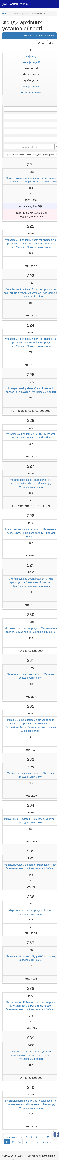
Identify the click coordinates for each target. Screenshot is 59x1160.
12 (7, 1141)
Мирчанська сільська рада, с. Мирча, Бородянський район (31, 912)
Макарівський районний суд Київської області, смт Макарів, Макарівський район (31, 390)
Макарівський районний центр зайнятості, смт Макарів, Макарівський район (31, 435)
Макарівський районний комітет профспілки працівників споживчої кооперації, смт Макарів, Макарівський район (31, 342)
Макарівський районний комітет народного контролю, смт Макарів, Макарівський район (31, 179)
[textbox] (30, 146)
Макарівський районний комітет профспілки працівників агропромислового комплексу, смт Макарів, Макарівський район (31, 243)
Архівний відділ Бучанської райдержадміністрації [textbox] (30, 154)
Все (42, 42)
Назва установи (31, 92)
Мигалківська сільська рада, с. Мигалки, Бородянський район (31, 675)
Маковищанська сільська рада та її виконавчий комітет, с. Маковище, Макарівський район (30, 483)
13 (13, 1141)
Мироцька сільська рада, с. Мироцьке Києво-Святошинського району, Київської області (30, 866)
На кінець (46, 1141)
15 (25, 1141)
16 (32, 1141)
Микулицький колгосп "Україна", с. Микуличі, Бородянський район (30, 820)
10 (42, 1136)
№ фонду (31, 56)
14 (19, 1141)
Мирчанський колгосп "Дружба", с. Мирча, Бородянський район (31, 958)
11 (48, 1136)
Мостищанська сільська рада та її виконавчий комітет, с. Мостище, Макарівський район (31, 1055)
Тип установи (31, 86)
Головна (6, 13)
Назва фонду (29, 62)
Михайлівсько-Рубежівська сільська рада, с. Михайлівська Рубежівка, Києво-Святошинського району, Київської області (30, 1005)
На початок (11, 1136)
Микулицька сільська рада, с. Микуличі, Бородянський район (31, 774)
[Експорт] (51, 42)
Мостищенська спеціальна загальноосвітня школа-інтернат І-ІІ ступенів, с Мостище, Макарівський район (30, 1104)
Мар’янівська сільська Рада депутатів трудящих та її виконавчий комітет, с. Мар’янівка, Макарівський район (30, 582)
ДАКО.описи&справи (15, 4)
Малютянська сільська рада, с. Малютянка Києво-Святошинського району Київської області (30, 532)
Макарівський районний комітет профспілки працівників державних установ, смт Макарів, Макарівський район (31, 292)
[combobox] (31, 146)
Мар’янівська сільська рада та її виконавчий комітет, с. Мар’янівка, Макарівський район (31, 629)
